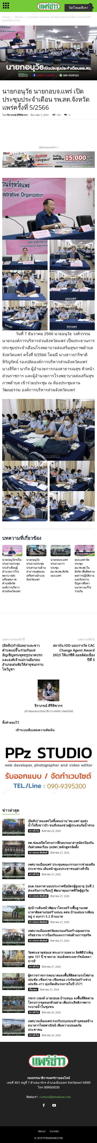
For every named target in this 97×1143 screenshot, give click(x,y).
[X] (44, 131)
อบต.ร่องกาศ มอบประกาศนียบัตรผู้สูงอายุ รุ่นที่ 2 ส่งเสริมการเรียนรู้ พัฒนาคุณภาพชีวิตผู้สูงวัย (61, 888)
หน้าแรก (6, 17)
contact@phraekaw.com (55, 1097)
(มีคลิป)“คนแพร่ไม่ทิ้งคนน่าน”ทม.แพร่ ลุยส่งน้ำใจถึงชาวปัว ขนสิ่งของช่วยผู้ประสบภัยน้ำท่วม (61, 823)
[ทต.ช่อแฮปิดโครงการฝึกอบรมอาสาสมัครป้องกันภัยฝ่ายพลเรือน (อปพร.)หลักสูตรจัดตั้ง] (13, 848)
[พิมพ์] (75, 131)
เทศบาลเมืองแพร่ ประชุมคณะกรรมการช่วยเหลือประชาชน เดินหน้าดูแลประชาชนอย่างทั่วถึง (61, 866)
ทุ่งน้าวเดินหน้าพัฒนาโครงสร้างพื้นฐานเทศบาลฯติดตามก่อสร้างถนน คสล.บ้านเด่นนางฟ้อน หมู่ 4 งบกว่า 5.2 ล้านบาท (61, 912)
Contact (54, 1131)
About (41, 1131)
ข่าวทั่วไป (34, 830)
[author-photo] (48, 690)
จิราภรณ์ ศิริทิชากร (17, 115)
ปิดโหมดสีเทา (78, 8)
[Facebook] (33, 131)
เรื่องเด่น (19, 17)
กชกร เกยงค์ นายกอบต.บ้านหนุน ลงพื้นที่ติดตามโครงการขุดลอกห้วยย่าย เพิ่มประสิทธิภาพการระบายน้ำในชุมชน (61, 1002)
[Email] (64, 131)
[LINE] (54, 131)
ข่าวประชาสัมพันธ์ (38, 852)
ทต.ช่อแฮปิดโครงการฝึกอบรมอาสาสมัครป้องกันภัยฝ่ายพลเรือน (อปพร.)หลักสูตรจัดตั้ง (61, 844)
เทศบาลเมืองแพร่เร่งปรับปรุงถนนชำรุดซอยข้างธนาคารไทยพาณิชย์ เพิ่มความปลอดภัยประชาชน (60, 1025)
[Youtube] (53, 1105)
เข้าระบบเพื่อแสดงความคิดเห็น (35, 730)
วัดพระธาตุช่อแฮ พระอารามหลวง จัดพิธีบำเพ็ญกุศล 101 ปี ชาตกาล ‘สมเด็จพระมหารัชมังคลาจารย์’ (60, 956)
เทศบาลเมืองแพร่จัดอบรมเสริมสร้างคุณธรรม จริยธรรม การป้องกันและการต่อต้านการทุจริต (59, 932)
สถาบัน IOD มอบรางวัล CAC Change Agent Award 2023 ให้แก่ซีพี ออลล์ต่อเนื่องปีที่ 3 (74, 652)
